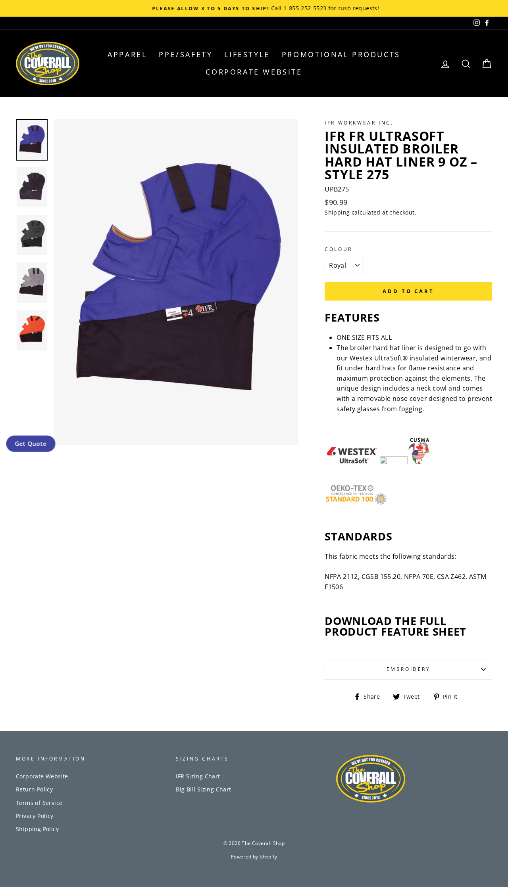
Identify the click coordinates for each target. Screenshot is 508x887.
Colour (338, 249)
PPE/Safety (185, 54)
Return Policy (34, 789)
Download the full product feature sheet (395, 626)
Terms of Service (39, 803)
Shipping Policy (37, 829)
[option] (254, 8)
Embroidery (409, 669)
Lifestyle (246, 54)
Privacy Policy (35, 816)
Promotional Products (341, 54)
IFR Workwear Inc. (359, 122)
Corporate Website (254, 72)
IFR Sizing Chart (198, 776)
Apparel (127, 54)
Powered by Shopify (254, 856)
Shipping (337, 212)
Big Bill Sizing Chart (203, 789)
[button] (31, 443)
